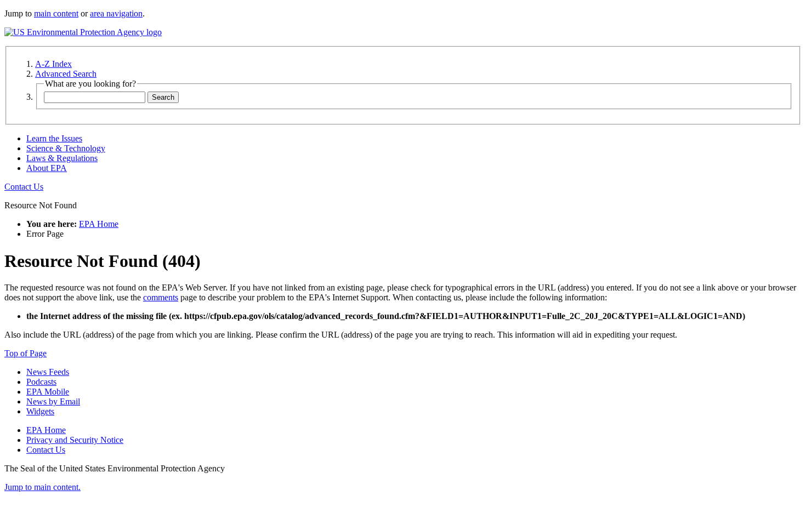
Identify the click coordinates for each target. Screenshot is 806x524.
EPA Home (98, 224)
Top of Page (25, 353)
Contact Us (23, 186)
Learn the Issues (54, 138)
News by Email (53, 401)
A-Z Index (53, 64)
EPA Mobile (47, 391)
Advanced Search (66, 73)
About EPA (46, 168)
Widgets (40, 411)
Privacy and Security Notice (74, 440)
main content (56, 13)
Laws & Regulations (62, 158)
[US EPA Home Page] (83, 32)
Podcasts (41, 381)
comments (160, 297)
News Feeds (47, 372)
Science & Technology (65, 148)
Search (163, 97)
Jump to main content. (42, 487)
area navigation (116, 13)
